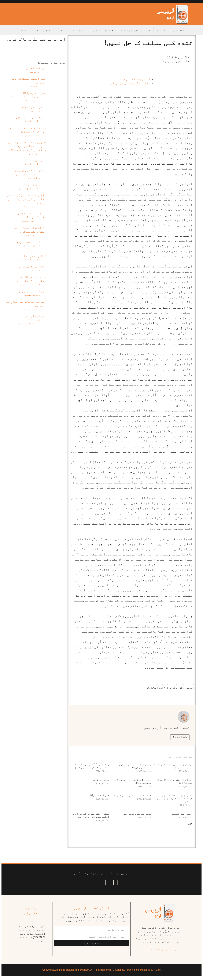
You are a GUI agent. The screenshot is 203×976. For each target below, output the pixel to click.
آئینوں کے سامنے (33, 160)
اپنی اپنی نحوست (182, 813)
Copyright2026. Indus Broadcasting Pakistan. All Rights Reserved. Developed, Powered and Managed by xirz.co (101, 970)
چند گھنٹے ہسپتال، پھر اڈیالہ (131, 795)
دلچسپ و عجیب (42, 30)
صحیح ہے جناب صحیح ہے (137, 813)
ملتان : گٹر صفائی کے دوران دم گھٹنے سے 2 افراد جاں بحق (90, 815)
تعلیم (60, 30)
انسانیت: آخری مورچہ (30, 242)
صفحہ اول (178, 30)
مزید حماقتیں (100, 779)
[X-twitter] (115, 882)
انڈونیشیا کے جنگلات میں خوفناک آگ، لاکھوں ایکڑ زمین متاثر (175, 798)
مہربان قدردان (35, 184)
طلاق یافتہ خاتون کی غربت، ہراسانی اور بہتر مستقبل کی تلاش (26, 199)
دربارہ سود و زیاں (32, 291)
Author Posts (180, 737)
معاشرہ (23, 30)
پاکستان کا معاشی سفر (29, 170)
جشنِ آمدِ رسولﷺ (99, 795)
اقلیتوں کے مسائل (104, 30)
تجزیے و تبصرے (129, 30)
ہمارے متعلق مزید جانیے (166, 949)
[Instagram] (76, 882)
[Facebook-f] (127, 882)
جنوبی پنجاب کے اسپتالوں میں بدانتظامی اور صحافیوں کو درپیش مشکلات (27, 145)
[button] (189, 686)
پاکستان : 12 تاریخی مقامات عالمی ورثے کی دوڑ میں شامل (91, 766)
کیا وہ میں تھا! (34, 256)
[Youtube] (103, 882)
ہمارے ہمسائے (78, 30)
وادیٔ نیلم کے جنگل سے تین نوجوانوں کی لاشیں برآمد (135, 766)
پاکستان (161, 30)
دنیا (147, 30)
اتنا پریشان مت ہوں (31, 266)
